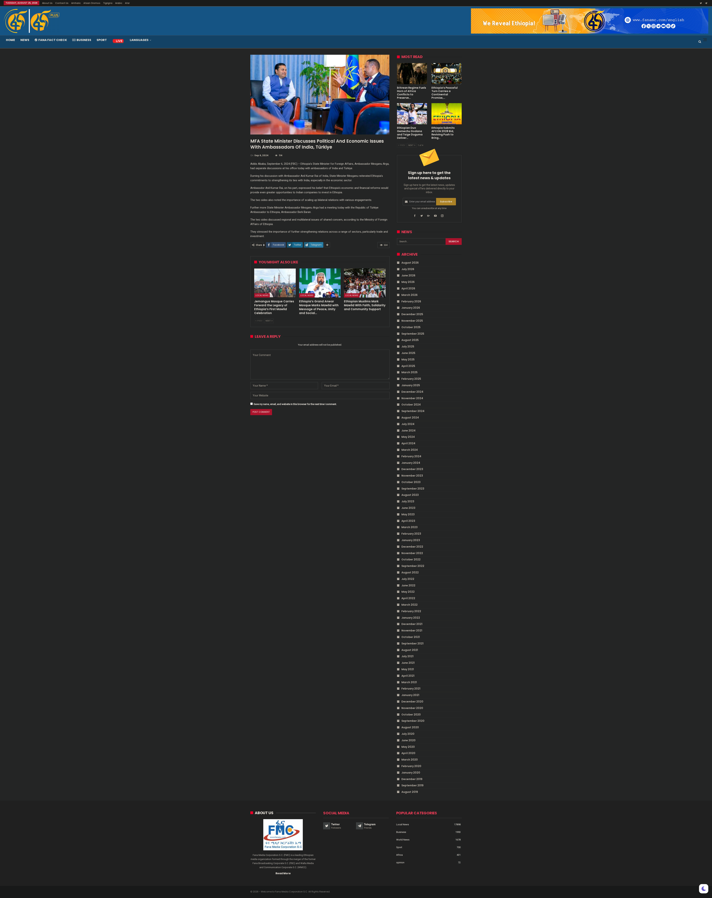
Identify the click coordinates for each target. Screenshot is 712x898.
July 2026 (407, 269)
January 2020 (410, 772)
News (24, 40)
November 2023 (412, 475)
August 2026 (410, 263)
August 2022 (410, 572)
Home (10, 40)
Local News (262, 295)
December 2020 (412, 701)
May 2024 (408, 437)
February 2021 (410, 688)
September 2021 (412, 643)
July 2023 (407, 501)
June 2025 (408, 353)
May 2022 (408, 592)
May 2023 (408, 514)
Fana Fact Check (52, 40)
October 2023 (411, 482)
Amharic (76, 3)
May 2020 (408, 747)
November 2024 (412, 398)
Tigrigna (107, 3)
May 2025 (408, 359)
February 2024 (411, 456)
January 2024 (410, 463)
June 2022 (408, 585)
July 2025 (407, 346)
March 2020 (409, 759)
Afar (127, 3)
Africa (399, 854)
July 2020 (407, 734)
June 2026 (408, 275)
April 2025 (408, 366)
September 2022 (412, 566)
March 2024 (409, 450)
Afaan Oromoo (91, 3)
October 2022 (411, 559)
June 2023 (408, 508)
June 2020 (408, 740)
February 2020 (411, 766)
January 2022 (410, 618)
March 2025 (409, 372)
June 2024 (408, 430)
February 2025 (411, 379)
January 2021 (410, 695)
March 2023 (409, 527)
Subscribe (446, 201)
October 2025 (411, 327)
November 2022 (412, 553)
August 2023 (410, 495)
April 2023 (408, 521)
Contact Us (61, 3)
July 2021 (407, 656)
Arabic (118, 3)
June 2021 (408, 663)
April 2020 (408, 753)
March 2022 (409, 605)
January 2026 (410, 308)
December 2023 (412, 469)
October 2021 (410, 637)
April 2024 (408, 443)
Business (84, 40)
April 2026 (408, 288)
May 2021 (407, 669)
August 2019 (409, 792)
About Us (47, 3)
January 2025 (410, 385)
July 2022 (407, 579)
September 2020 (412, 721)
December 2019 (411, 779)
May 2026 (408, 282)
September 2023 (412, 488)
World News (402, 839)
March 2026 (409, 295)
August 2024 (410, 417)
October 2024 (411, 404)
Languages (139, 40)
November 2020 (412, 708)
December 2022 (412, 547)
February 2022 (411, 611)
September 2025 (412, 334)
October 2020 (411, 714)
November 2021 (411, 630)
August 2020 (410, 727)
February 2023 (411, 534)
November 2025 (412, 321)
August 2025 (410, 340)
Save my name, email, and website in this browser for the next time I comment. (295, 404)
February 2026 (411, 301)
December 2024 (412, 392)
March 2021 (409, 682)
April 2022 (408, 598)
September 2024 (412, 411)
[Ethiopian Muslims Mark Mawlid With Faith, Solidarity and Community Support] (364, 283)
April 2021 (407, 676)
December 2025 (412, 314)
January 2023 (410, 540)
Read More (283, 873)
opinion (400, 862)
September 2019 (412, 785)
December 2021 (411, 624)
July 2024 (407, 424)
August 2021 (409, 650)
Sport (102, 40)
